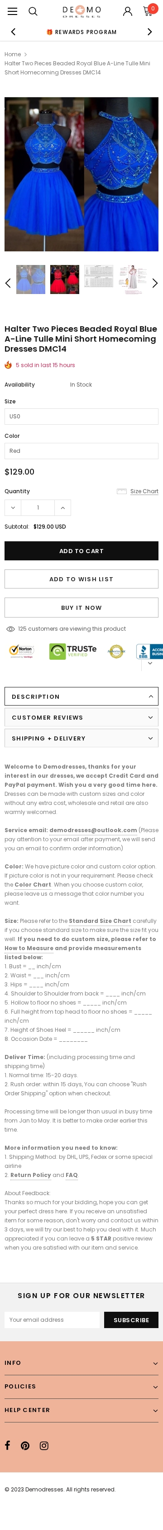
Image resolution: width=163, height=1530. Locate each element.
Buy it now (81, 607)
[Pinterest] (25, 1446)
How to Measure (29, 948)
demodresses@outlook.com (93, 830)
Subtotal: (17, 526)
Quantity (17, 491)
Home (13, 54)
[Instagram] (44, 1446)
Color (12, 436)
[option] (81, 32)
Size (10, 401)
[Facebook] (7, 1446)
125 (22, 629)
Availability (20, 384)
